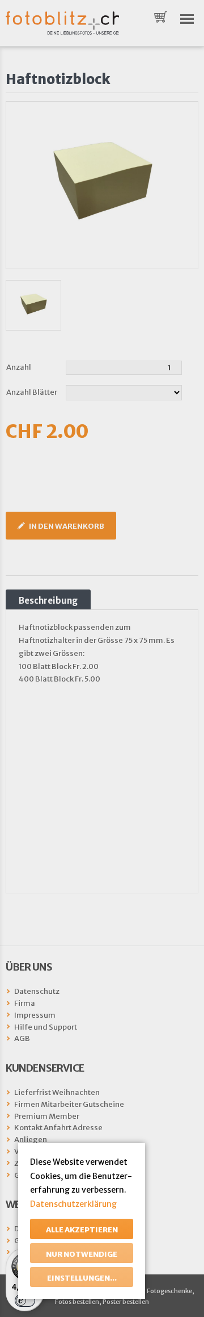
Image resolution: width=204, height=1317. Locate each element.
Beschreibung (48, 600)
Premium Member (46, 1116)
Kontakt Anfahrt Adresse (58, 1127)
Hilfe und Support (45, 1027)
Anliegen (30, 1139)
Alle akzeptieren (82, 1230)
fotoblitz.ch (62, 23)
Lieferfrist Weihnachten (57, 1092)
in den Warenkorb (66, 526)
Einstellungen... (82, 1278)
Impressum (35, 1015)
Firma (24, 1003)
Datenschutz (37, 991)
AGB (22, 1038)
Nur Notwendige (81, 1254)
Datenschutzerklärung (73, 1204)
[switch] (25, 1300)
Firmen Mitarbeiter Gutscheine (69, 1104)
